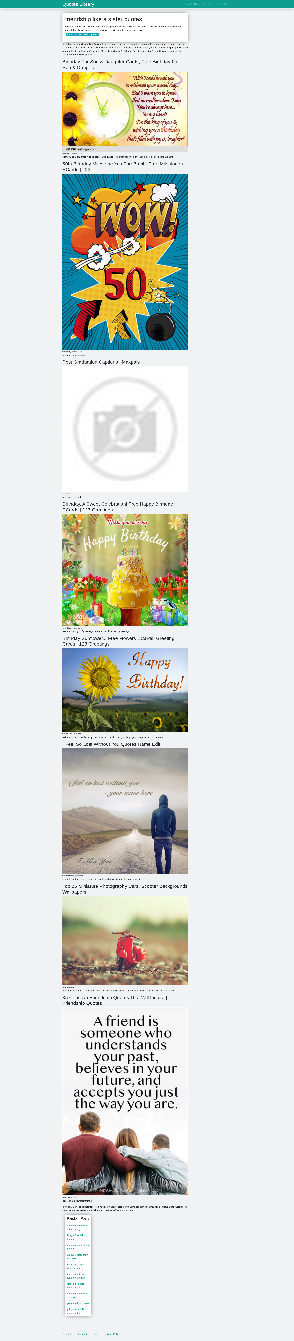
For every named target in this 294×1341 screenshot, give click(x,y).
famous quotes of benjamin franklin (76, 1276)
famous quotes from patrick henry (77, 1227)
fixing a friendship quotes (76, 1237)
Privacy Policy (223, 4)
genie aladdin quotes (78, 1303)
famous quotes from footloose (77, 1256)
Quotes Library (78, 4)
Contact (187, 4)
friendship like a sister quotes (82, 34)
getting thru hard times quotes (75, 1285)
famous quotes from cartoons (77, 1295)
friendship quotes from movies (76, 1266)
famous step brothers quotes (78, 1247)
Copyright (199, 4)
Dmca (210, 4)
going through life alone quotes (76, 1311)
